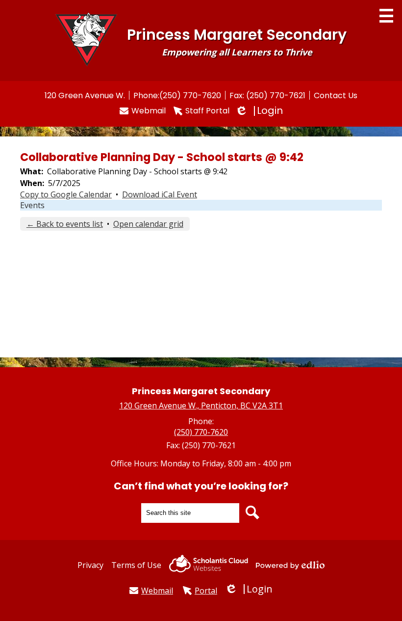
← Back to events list (64, 223)
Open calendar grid (148, 223)
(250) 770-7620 (190, 95)
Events (32, 205)
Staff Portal (207, 110)
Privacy (90, 565)
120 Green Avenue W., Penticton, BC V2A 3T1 (201, 405)
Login (260, 111)
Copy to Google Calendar (66, 194)
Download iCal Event (159, 194)
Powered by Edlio (290, 565)
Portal (206, 590)
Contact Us (335, 95)
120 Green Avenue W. (85, 95)
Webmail (148, 110)
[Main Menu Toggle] (386, 16)
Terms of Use (136, 565)
